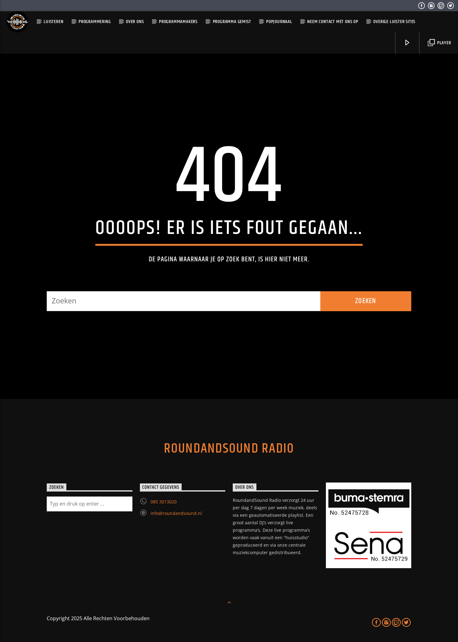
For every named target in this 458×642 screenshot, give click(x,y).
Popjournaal (279, 22)
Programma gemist (232, 22)
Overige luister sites (394, 22)
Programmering (95, 22)
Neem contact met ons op (332, 22)
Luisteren (53, 22)
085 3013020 (163, 502)
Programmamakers (178, 22)
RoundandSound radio (229, 448)
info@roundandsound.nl (176, 513)
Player (443, 43)
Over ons (135, 22)
